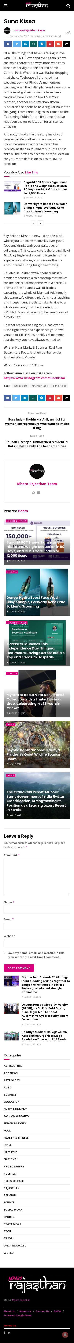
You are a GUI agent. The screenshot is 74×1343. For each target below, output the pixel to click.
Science (9, 1202)
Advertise (25, 1311)
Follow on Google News (17, 1315)
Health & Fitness (17, 521)
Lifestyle (12, 572)
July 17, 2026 (14, 815)
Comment (12, 855)
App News (11, 1073)
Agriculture (13, 1066)
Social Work (13, 1209)
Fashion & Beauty (16, 1116)
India (7, 1145)
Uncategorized (15, 1245)
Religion (10, 1195)
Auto (8, 1087)
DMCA (57, 1311)
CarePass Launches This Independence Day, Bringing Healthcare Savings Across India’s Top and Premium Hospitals (36, 650)
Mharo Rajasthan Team (30, 30)
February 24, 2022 (19, 36)
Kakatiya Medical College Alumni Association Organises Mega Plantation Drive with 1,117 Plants (45, 1035)
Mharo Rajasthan (21, 1300)
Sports (9, 1217)
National (11, 1159)
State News (12, 1224)
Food (7, 1130)
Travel (10, 724)
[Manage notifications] (65, 1335)
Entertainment (15, 1109)
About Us (9, 1311)
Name (9, 902)
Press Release (14, 1181)
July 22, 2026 (14, 764)
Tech (7, 1231)
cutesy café (20, 385)
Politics (10, 1173)
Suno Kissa (59, 385)
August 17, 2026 (16, 662)
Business (10, 1094)
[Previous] (33, 223)
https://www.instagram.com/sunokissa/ (34, 378)
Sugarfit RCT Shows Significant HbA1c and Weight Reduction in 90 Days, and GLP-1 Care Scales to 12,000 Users (45, 187)
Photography (14, 1166)
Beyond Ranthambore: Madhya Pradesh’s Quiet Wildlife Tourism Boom (34, 754)
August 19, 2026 (33, 215)
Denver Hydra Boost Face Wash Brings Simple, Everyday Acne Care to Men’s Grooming (45, 207)
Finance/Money (15, 1123)
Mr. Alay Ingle (40, 385)
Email (9, 919)
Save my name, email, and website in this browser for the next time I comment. (36, 955)
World (9, 1253)
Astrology (12, 1080)
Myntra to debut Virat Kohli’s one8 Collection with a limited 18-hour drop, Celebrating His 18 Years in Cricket (36, 701)
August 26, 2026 (33, 197)
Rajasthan (12, 1188)
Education (12, 1101)
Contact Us (42, 1311)
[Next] (40, 223)
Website (9, 936)
